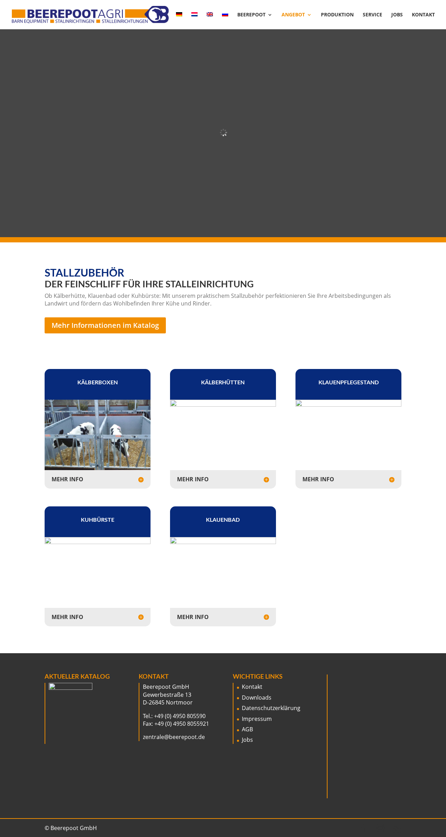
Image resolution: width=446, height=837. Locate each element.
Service (372, 15)
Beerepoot (251, 15)
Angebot (293, 15)
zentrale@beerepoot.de (174, 737)
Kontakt (423, 15)
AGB (247, 729)
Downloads (256, 697)
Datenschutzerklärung (271, 708)
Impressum (257, 719)
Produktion (337, 15)
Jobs (397, 15)
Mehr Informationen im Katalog (105, 325)
